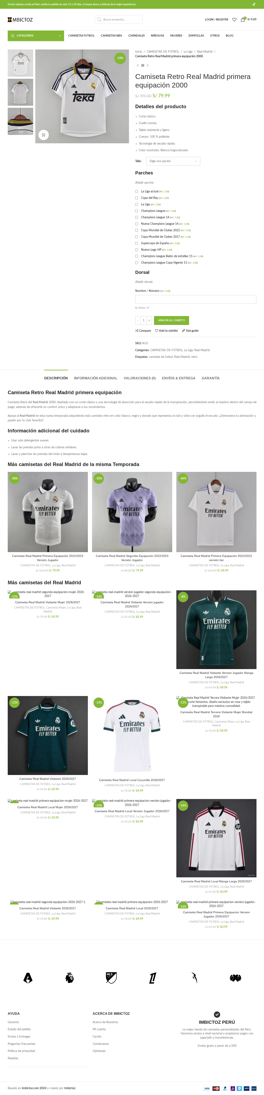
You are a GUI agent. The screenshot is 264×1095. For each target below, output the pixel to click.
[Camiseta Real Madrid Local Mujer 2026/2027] (48, 801)
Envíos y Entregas (19, 1036)
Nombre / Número (152, 291)
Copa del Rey (155, 198)
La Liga (188, 51)
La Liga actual (155, 191)
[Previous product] (137, 65)
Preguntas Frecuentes (21, 1044)
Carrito (97, 1036)
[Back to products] (142, 65)
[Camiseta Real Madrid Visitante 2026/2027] (48, 902)
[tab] (56, 376)
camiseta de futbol (161, 357)
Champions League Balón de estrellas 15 (172, 256)
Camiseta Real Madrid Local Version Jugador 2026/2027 (132, 811)
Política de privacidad (21, 1051)
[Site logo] (20, 19)
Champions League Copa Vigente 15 (169, 262)
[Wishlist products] (234, 19)
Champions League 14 (160, 217)
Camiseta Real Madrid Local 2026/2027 (132, 908)
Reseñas (13, 1058)
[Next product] (147, 65)
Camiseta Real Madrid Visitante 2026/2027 (47, 778)
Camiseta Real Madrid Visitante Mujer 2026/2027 (47, 602)
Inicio (138, 51)
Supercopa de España (160, 243)
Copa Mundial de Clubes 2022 (166, 230)
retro (194, 357)
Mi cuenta (99, 1029)
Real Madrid (204, 51)
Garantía (13, 1022)
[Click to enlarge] (43, 135)
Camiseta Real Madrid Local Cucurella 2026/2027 (132, 780)
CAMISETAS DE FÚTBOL (163, 51)
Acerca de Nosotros (105, 1022)
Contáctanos (101, 1044)
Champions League (158, 211)
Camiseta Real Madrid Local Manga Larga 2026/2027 (216, 881)
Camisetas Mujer (56, 607)
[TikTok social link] (253, 4)
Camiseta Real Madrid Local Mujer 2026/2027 (47, 807)
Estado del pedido (19, 1029)
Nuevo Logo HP (156, 249)
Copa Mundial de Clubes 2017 (166, 236)
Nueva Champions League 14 (165, 223)
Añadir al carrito (171, 320)
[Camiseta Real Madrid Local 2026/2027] (132, 902)
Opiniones (99, 1051)
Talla (138, 161)
